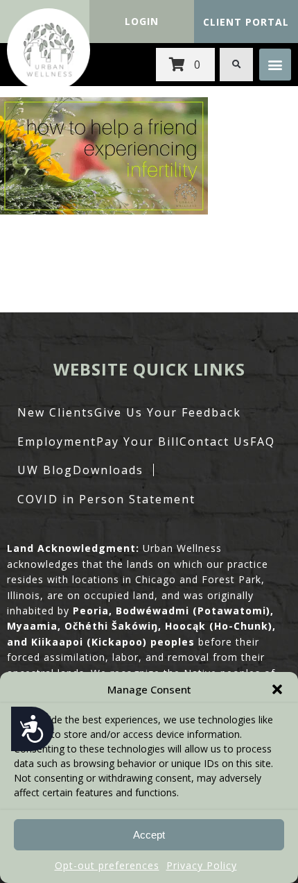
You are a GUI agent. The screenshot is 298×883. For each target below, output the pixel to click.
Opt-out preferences (107, 865)
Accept (149, 835)
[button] (277, 689)
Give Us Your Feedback (167, 412)
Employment (56, 441)
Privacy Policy (201, 865)
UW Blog (45, 470)
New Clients (55, 412)
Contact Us (214, 441)
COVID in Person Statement (106, 499)
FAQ (262, 441)
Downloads (108, 470)
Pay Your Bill (137, 441)
